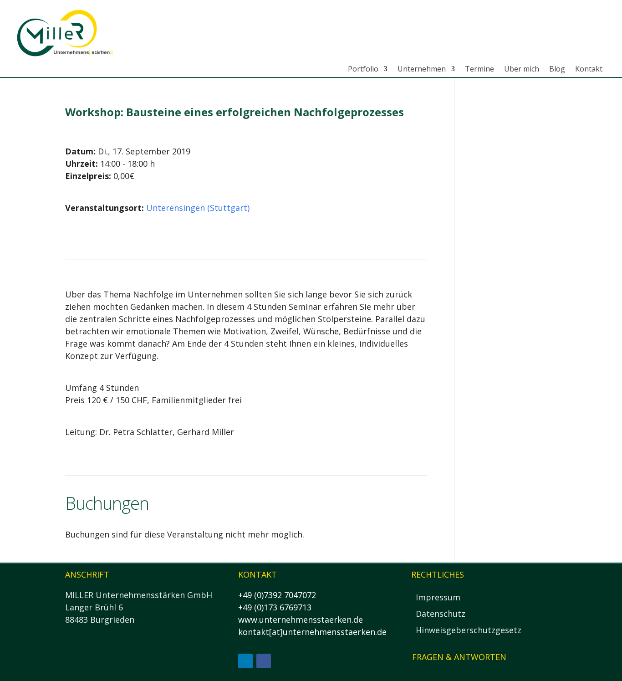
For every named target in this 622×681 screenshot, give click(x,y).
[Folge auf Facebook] (263, 661)
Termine (479, 69)
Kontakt (588, 69)
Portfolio (363, 69)
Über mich (521, 69)
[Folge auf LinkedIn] (245, 661)
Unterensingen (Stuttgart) (198, 207)
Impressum (438, 597)
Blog (557, 69)
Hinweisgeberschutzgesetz (468, 630)
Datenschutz (440, 613)
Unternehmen (422, 69)
